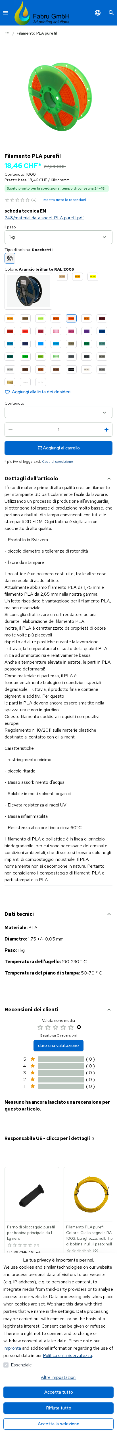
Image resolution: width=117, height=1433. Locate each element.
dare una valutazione (58, 1045)
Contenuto (14, 403)
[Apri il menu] (5, 12)
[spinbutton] (58, 429)
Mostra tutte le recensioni (64, 200)
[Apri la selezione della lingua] (97, 12)
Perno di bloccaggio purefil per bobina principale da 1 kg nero (31, 1232)
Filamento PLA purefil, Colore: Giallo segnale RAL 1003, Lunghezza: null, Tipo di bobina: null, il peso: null (90, 1235)
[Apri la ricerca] (111, 12)
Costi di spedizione (57, 461)
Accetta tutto (58, 1392)
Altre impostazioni (58, 1377)
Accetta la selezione (59, 1424)
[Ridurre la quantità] (10, 429)
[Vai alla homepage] (42, 13)
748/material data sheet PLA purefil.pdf (44, 218)
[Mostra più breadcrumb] (7, 33)
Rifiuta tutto (58, 1408)
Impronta (12, 1348)
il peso (10, 227)
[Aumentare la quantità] (106, 429)
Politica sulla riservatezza (67, 1355)
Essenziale (21, 1365)
